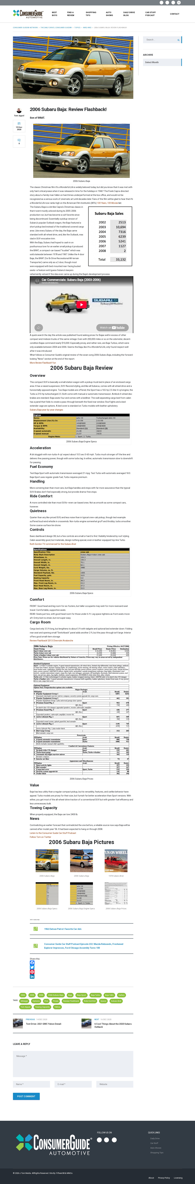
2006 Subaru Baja (55, 995)
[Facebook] (81, 962)
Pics (46, 1001)
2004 (23, 995)
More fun (43, 363)
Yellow (57, 1007)
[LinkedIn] (81, 976)
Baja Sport (81, 995)
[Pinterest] (81, 972)
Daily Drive (155, 1138)
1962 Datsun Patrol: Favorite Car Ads (63, 929)
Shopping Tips (91, 13)
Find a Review (70, 13)
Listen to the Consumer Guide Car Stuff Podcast (53, 833)
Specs (103, 1001)
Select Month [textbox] (152, 62)
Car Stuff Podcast (150, 13)
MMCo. (70, 1173)
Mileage (24, 1001)
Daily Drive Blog (129, 13)
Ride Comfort (90, 1001)
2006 (41, 995)
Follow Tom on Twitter (40, 837)
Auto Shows (109, 13)
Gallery (121, 995)
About (151, 1178)
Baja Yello (109, 995)
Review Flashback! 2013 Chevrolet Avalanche (51, 640)
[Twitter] (81, 967)
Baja (70, 995)
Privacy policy (164, 1178)
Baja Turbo (95, 995)
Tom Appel (25, 1007)
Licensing (178, 1178)
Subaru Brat (116, 1001)
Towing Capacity (42, 1007)
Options (36, 1001)
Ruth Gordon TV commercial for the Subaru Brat (53, 544)
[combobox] (162, 62)
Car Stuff (154, 1143)
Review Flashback (71, 1001)
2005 (32, 995)
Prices (55, 1001)
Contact (174, 14)
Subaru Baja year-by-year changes (46, 410)
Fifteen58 (60, 1173)
